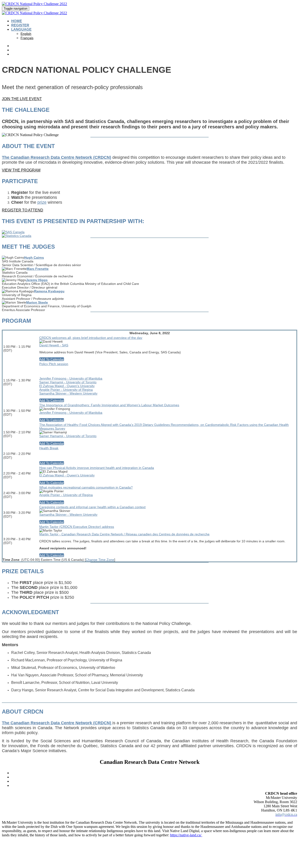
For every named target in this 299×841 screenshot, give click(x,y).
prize (41, 202)
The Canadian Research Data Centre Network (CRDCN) (56, 157)
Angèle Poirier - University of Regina (66, 390)
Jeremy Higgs (37, 280)
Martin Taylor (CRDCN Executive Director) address (76, 527)
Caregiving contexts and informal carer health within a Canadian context (92, 507)
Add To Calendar (51, 359)
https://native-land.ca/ (186, 835)
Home (16, 21)
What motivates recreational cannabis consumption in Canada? (86, 487)
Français (27, 38)
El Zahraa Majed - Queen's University (67, 386)
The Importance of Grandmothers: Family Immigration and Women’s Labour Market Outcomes (109, 405)
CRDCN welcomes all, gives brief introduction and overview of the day (90, 338)
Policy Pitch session (53, 364)
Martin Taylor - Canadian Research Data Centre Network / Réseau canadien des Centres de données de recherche (124, 534)
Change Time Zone (100, 560)
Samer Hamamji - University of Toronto (67, 382)
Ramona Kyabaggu (49, 291)
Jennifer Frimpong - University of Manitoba (70, 378)
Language (21, 29)
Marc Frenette (38, 269)
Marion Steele (37, 302)
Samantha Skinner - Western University (68, 393)
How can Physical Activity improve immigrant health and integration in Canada (96, 468)
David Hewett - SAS (53, 345)
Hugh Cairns (34, 257)
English (26, 34)
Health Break (48, 448)
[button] (22, 99)
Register (20, 25)
